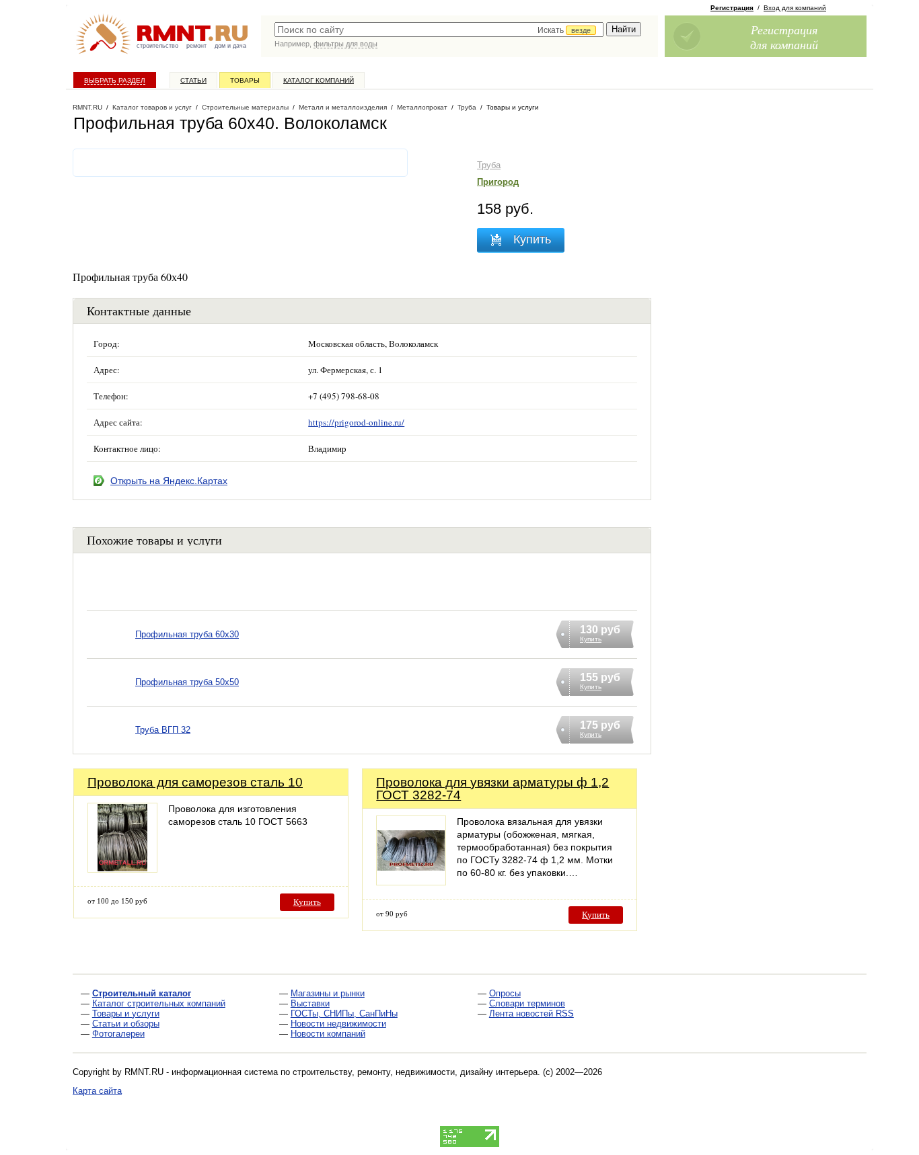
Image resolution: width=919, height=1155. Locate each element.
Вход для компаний (795, 7)
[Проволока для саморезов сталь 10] (122, 869)
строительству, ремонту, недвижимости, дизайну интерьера (415, 1072)
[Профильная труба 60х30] (111, 652)
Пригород (498, 182)
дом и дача (230, 45)
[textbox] (438, 29)
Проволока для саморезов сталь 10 (195, 782)
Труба (489, 165)
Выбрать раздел (114, 80)
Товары (245, 80)
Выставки (310, 1003)
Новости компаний (328, 1034)
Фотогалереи (118, 1034)
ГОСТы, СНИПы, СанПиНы (344, 1013)
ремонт (196, 45)
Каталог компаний (318, 80)
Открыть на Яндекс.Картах (168, 480)
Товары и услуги (125, 1013)
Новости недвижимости (338, 1024)
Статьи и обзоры (125, 1024)
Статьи (193, 80)
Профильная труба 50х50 (187, 682)
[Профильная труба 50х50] (111, 699)
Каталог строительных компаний (158, 1003)
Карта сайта (97, 1091)
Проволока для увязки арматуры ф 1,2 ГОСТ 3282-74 (492, 788)
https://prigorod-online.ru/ (356, 422)
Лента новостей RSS (531, 1013)
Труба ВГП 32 (162, 730)
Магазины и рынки (328, 993)
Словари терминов (527, 1003)
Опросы (505, 993)
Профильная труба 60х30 (187, 634)
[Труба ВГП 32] (111, 747)
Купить (307, 902)
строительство (157, 45)
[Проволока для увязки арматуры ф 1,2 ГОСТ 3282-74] (411, 882)
